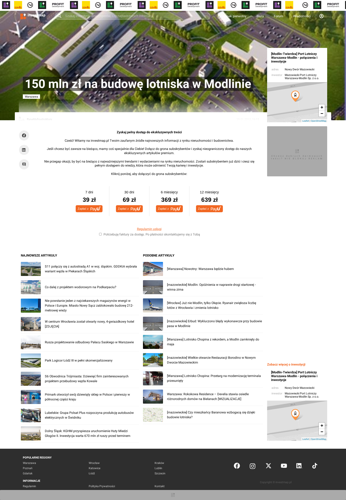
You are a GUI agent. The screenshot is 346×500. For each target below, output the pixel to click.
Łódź (92, 473)
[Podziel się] (25, 135)
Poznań (27, 468)
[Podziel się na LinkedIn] (24, 150)
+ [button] (322, 107)
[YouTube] (284, 467)
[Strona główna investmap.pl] (33, 16)
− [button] (322, 113)
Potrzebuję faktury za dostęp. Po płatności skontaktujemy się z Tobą (152, 234)
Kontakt (160, 486)
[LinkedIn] (299, 467)
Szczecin (160, 473)
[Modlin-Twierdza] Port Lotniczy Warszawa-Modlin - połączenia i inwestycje (294, 57)
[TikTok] (315, 467)
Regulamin (29, 486)
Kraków (159, 463)
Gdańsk (27, 473)
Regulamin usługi (149, 229)
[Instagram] (252, 467)
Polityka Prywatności (102, 486)
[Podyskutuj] (25, 164)
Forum (278, 16)
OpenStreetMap (318, 120)
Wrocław (94, 463)
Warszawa (29, 463)
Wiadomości (302, 16)
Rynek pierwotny (234, 16)
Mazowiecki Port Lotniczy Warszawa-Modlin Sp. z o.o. (302, 76)
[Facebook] (237, 467)
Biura (260, 16)
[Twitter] (269, 467)
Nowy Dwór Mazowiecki (299, 69)
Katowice (94, 468)
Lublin (158, 468)
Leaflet (305, 120)
